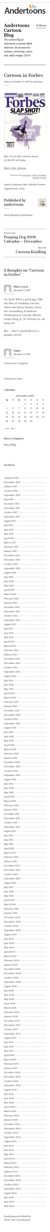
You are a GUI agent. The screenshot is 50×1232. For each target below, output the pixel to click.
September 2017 (12, 516)
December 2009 (12, 917)
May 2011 (8, 844)
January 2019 (10, 486)
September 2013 (12, 723)
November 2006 (12, 1077)
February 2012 (11, 805)
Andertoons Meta (19, 184)
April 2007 (9, 1055)
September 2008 (12, 982)
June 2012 (9, 788)
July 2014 (8, 680)
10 (37, 408)
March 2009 (10, 956)
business (14, 188)
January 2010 (10, 913)
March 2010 (10, 904)
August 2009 (10, 934)
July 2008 (9, 990)
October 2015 (11, 616)
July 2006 (9, 1094)
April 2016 (9, 590)
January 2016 (10, 603)
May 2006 (9, 1102)
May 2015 (8, 637)
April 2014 (9, 693)
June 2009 (9, 943)
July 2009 (9, 939)
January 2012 (10, 809)
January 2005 (11, 1171)
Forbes (22, 188)
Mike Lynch (20, 286)
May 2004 (9, 1206)
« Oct (6, 428)
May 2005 (9, 1154)
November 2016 (12, 560)
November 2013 (12, 715)
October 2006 (11, 1081)
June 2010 (9, 891)
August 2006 (10, 1089)
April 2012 (9, 796)
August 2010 (10, 883)
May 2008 (9, 999)
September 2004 (12, 1189)
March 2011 (10, 853)
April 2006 (9, 1107)
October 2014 (11, 667)
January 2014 (10, 706)
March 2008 (10, 1008)
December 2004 (12, 1176)
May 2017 (8, 534)
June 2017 (8, 529)
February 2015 (11, 650)
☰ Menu (41, 25)
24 (37, 417)
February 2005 (11, 1167)
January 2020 (12, 478)
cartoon (34, 175)
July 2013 (8, 732)
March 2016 (10, 594)
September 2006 (12, 1085)
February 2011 (11, 857)
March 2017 (10, 542)
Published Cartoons (36, 184)
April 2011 (9, 848)
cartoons (43, 178)
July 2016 (8, 577)
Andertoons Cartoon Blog (17, 30)
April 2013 (9, 745)
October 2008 (11, 978)
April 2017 (9, 538)
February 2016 (11, 598)
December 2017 (11, 504)
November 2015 (12, 611)
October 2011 (10, 822)
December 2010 (12, 865)
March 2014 (10, 697)
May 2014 (9, 689)
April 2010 (9, 900)
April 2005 (9, 1158)
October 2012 (11, 771)
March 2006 (10, 1111)
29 (25, 421)
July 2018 (8, 499)
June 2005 (9, 1150)
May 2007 (9, 1051)
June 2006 (9, 1098)
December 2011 (11, 814)
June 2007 (9, 1046)
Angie (17, 350)
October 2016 (11, 564)
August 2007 (10, 1038)
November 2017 (12, 508)
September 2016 (12, 568)
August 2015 (10, 624)
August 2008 (10, 986)
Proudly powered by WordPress (17, 1216)
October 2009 (11, 926)
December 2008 (12, 969)
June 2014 (9, 684)
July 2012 (8, 784)
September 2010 (12, 878)
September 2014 (12, 672)
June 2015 (9, 633)
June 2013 (9, 736)
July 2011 (8, 835)
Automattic (25, 1220)
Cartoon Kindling (31, 250)
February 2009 (11, 960)
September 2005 (12, 1137)
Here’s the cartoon (15, 168)
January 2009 (11, 965)
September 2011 (12, 827)
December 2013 (12, 710)
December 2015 (12, 607)
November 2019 (12, 482)
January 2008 (11, 1016)
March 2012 (10, 801)
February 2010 (11, 909)
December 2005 (12, 1124)
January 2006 (11, 1120)
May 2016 (9, 585)
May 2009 (9, 947)
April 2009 (9, 952)
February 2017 (11, 547)
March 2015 (10, 646)
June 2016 (9, 581)
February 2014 (11, 702)
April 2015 (9, 641)
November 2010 (12, 870)
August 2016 (10, 572)
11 (43, 408)
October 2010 (11, 874)
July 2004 (9, 1197)
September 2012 (12, 775)
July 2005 (9, 1145)
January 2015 (10, 654)
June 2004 (9, 1201)
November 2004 (12, 1180)
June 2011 (8, 840)
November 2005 (12, 1128)
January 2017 (10, 551)
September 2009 (12, 930)
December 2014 (12, 659)
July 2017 (8, 525)
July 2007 (8, 1042)
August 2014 (10, 676)
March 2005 (10, 1163)
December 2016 (12, 555)
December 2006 (12, 1072)
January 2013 (10, 758)
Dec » (13, 428)
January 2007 (11, 1068)
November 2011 (12, 818)
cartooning (42, 175)
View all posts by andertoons (18, 215)
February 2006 (11, 1115)
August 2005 (10, 1141)
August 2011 (10, 831)
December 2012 (12, 762)
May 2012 (9, 792)
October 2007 (11, 1029)
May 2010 (9, 896)
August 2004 (10, 1193)
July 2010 (8, 887)
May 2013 (9, 740)
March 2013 (10, 749)
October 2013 (11, 719)
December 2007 (12, 1021)
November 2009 (12, 922)
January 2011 (10, 861)
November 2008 (12, 973)
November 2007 (12, 1025)
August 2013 (10, 728)
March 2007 (10, 1059)
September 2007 (12, 1034)
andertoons (37, 81)
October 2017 (10, 512)
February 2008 (11, 1012)
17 (37, 412)
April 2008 (9, 1003)
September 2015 (12, 620)
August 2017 (10, 521)
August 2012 (10, 779)
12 (7, 412)
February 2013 (11, 753)
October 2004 (11, 1184)
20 (13, 417)
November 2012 (12, 766)
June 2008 (9, 995)
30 (31, 421)
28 (19, 421)
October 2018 (11, 491)
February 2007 (11, 1064)
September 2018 (12, 495)
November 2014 (12, 663)
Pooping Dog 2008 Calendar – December (23, 237)
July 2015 (8, 628)
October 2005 (11, 1133)
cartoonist (35, 178)
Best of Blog (10, 444)
